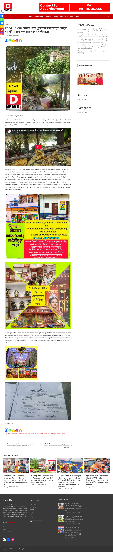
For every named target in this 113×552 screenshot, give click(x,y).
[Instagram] (16, 40)
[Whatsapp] (10, 40)
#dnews (10, 433)
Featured (61, 471)
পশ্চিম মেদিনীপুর (38, 16)
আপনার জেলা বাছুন (83, 112)
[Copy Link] (13, 40)
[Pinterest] (2, 30)
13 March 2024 (9, 35)
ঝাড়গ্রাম (56, 16)
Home (31, 16)
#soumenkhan (46, 433)
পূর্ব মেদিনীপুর (48, 16)
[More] (20, 40)
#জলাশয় (58, 433)
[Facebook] (6, 40)
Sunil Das (16, 35)
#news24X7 (38, 433)
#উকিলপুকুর (53, 433)
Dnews (15, 549)
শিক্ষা (66, 16)
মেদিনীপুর (6, 24)
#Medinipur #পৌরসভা (18, 433)
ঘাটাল (40, 471)
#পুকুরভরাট (63, 433)
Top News (7, 471)
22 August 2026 (8, 487)
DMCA (4, 527)
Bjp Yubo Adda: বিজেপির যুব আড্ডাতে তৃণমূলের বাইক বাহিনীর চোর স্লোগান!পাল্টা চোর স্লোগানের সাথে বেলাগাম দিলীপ (21, 445)
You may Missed (11, 455)
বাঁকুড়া (61, 16)
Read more (64, 500)
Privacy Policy (7, 532)
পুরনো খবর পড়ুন (82, 99)
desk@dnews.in (11, 522)
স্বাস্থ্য (71, 16)
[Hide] (0, 37)
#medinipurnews (29, 433)
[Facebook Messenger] (2, 23)
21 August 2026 (62, 489)
